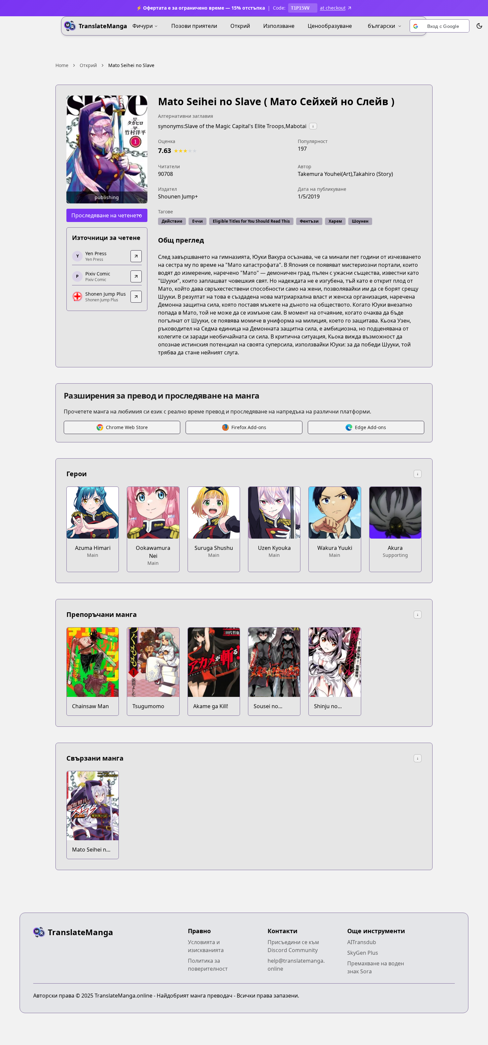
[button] (439, 26)
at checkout (333, 8)
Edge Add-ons (370, 427)
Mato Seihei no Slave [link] (131, 65)
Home (61, 65)
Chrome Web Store (127, 427)
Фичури (142, 26)
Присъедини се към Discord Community (293, 946)
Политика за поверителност (208, 964)
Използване (278, 26)
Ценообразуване (330, 26)
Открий (240, 26)
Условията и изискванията (206, 946)
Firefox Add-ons (248, 427)
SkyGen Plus (362, 952)
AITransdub (361, 942)
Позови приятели (194, 26)
